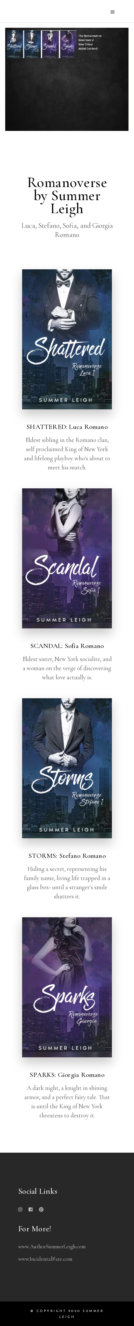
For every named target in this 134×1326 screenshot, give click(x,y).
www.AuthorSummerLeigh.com (52, 1246)
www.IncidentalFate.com (45, 1258)
